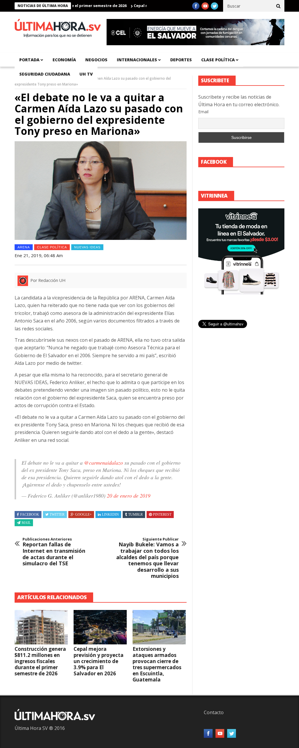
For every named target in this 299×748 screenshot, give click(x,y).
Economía (64, 59)
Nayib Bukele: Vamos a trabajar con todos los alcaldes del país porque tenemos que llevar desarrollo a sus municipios (147, 558)
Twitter (57, 514)
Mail (26, 523)
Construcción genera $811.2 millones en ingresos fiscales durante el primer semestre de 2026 (40, 661)
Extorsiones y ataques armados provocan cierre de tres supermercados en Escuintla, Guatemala (157, 664)
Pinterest (162, 514)
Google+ (83, 514)
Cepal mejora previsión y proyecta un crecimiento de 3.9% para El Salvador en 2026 (99, 661)
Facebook (29, 514)
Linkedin (110, 514)
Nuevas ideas (87, 247)
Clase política (218, 59)
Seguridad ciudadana (44, 74)
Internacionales (137, 59)
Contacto (214, 712)
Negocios (96, 59)
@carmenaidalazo (103, 462)
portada (29, 59)
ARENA (24, 247)
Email (203, 111)
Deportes (181, 59)
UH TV (86, 74)
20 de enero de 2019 (128, 495)
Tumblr (135, 514)
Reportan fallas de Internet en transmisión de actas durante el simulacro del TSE (53, 552)
